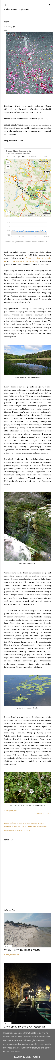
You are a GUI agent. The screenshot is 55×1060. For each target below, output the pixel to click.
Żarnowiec (26, 830)
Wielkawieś (31, 827)
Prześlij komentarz (11, 955)
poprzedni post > (44, 813)
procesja (34, 823)
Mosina (21, 823)
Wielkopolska (41, 827)
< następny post (10, 811)
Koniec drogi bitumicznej (16, 9)
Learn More (22, 1056)
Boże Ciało (14, 823)
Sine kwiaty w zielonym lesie (24, 261)
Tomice (23, 827)
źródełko (18, 830)
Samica (40, 823)
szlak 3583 (16, 827)
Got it (37, 1056)
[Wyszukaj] (49, 4)
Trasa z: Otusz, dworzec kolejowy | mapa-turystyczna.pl (25, 242)
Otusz (27, 823)
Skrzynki (7, 827)
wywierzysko (9, 830)
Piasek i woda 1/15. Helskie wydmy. (22, 950)
